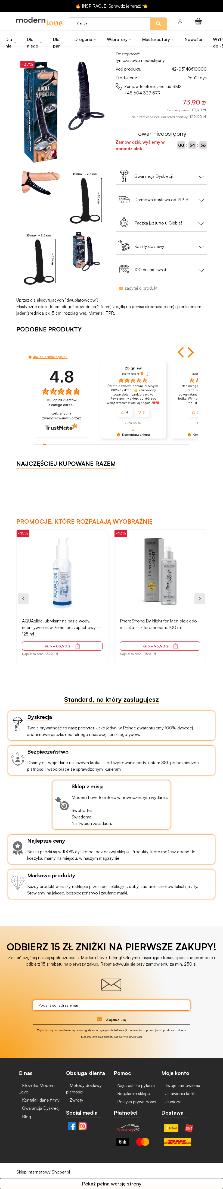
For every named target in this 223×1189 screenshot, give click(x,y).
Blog (26, 1116)
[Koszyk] (199, 21)
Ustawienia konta (180, 1093)
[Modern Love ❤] (39, 21)
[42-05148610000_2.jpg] (40, 182)
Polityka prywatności (136, 1101)
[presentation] (23, 598)
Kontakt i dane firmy (40, 1100)
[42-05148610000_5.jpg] (86, 251)
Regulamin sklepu (133, 1093)
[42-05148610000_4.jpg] (40, 259)
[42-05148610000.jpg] (40, 112)
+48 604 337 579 (142, 93)
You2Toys (197, 77)
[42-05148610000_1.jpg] (86, 96)
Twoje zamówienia (182, 1085)
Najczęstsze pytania (135, 1085)
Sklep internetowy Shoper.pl (43, 1172)
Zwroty (76, 1100)
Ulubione (173, 1101)
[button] (181, 352)
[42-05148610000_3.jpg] (86, 198)
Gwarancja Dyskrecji (40, 1108)
